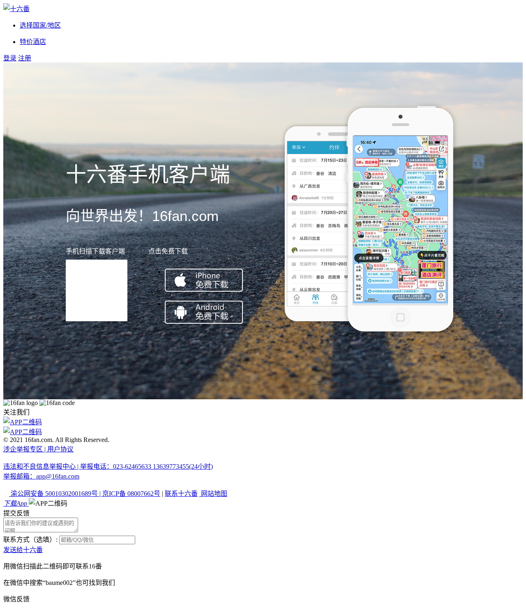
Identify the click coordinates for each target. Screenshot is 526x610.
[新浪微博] (263, 421)
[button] (48, 503)
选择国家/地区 (40, 25)
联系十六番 (181, 493)
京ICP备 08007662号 (131, 493)
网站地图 (213, 493)
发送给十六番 (23, 549)
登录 (9, 58)
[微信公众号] (263, 431)
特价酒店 (33, 41)
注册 (24, 58)
